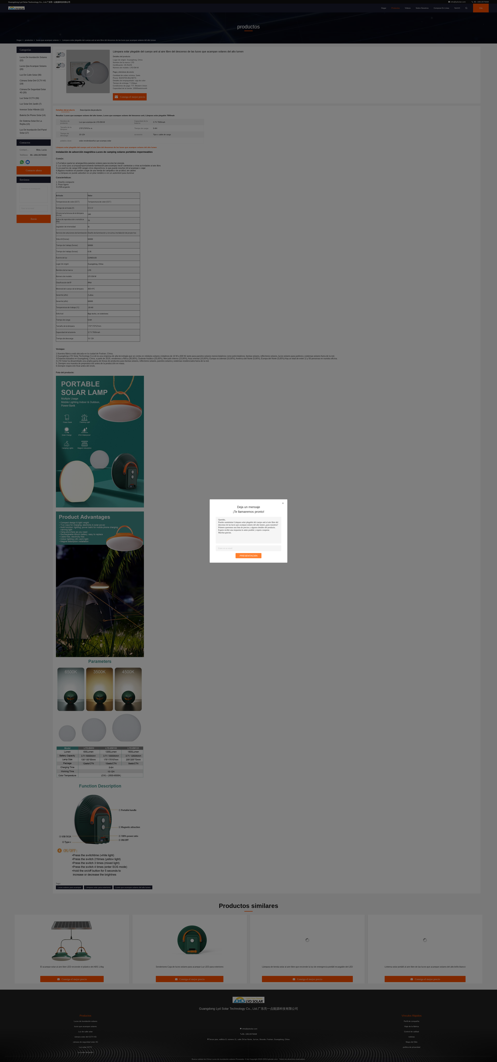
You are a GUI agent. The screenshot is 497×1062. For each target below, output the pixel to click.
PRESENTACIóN (248, 555)
